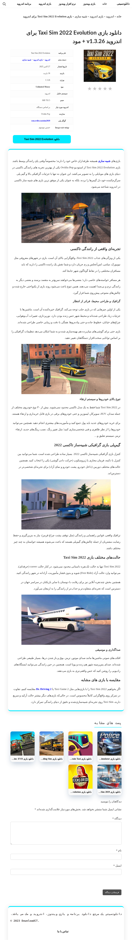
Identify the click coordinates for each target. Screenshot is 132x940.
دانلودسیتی (123, 3)
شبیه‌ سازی (104, 161)
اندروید (110, 16)
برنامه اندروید (24, 3)
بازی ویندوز (89, 3)
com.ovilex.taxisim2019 (40, 121)
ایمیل (117, 865)
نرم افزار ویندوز (67, 3)
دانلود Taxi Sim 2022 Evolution (42, 139)
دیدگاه (117, 818)
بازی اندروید (45, 3)
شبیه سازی (81, 16)
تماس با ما (62, 931)
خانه (104, 3)
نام (119, 850)
